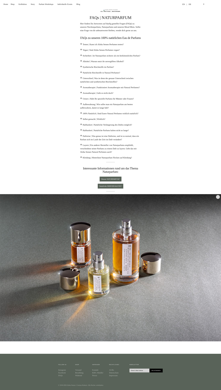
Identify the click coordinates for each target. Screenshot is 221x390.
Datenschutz (114, 373)
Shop (13, 4)
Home (5, 4)
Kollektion (23, 4)
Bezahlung (79, 373)
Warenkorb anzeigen (202, 4)
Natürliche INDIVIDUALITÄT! (110, 186)
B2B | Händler (97, 373)
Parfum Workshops (46, 4)
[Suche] (208, 4)
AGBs (111, 370)
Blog (78, 4)
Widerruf (78, 375)
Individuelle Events (64, 4)
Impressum (113, 375)
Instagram (218, 192)
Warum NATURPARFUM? (110, 179)
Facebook (218, 197)
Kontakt (95, 370)
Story (33, 4)
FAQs (60, 375)
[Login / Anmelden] (196, 4)
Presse (94, 375)
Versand (78, 370)
